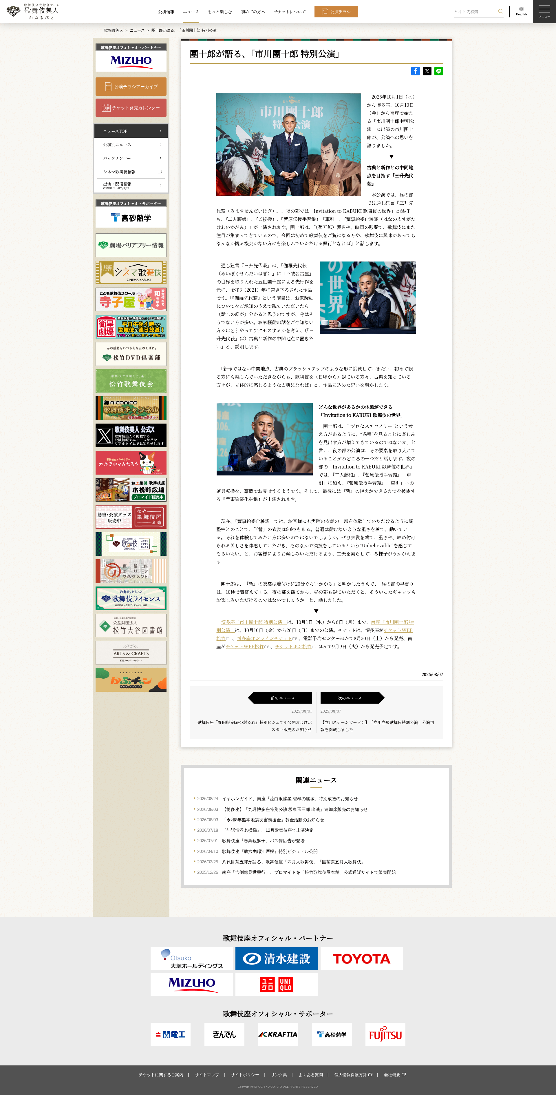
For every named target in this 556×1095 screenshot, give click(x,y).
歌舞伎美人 (113, 30)
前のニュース (283, 698)
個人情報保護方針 (350, 1074)
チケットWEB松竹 (245, 646)
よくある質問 (311, 1074)
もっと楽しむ (220, 11)
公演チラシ (340, 11)
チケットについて (290, 11)
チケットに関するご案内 (161, 1074)
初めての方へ (253, 11)
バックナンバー (117, 158)
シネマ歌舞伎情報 (119, 172)
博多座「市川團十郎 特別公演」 (254, 622)
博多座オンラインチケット (264, 638)
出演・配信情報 (117, 185)
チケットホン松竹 (293, 646)
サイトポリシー (245, 1074)
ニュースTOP (115, 131)
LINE (438, 71)
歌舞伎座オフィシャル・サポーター (131, 203)
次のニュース (350, 698)
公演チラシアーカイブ (136, 86)
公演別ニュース (117, 144)
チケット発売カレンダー (136, 107)
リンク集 (279, 1074)
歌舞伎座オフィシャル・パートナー (131, 47)
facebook (415, 71)
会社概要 (392, 1074)
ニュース (191, 11)
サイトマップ (207, 1074)
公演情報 (166, 11)
